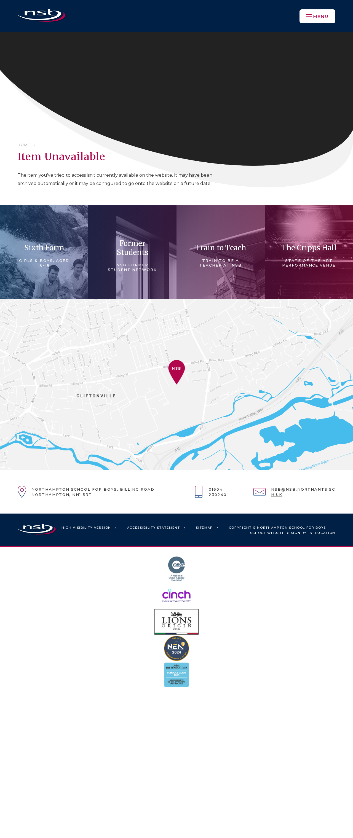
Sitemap (204, 528)
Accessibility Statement (153, 528)
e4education (321, 533)
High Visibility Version (86, 528)
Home (24, 145)
